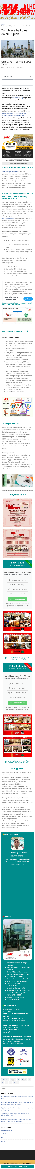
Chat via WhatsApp (17, 599)
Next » (16, 1082)
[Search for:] (17, 1088)
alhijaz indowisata (6, 1130)
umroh (3, 1141)
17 (10, 1082)
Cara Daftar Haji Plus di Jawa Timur (16, 63)
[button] (17, 1166)
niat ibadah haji (17, 98)
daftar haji (5, 67)
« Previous (5, 1079)
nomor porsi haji (8, 218)
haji (12, 67)
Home (3, 24)
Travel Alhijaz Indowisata (10, 172)
